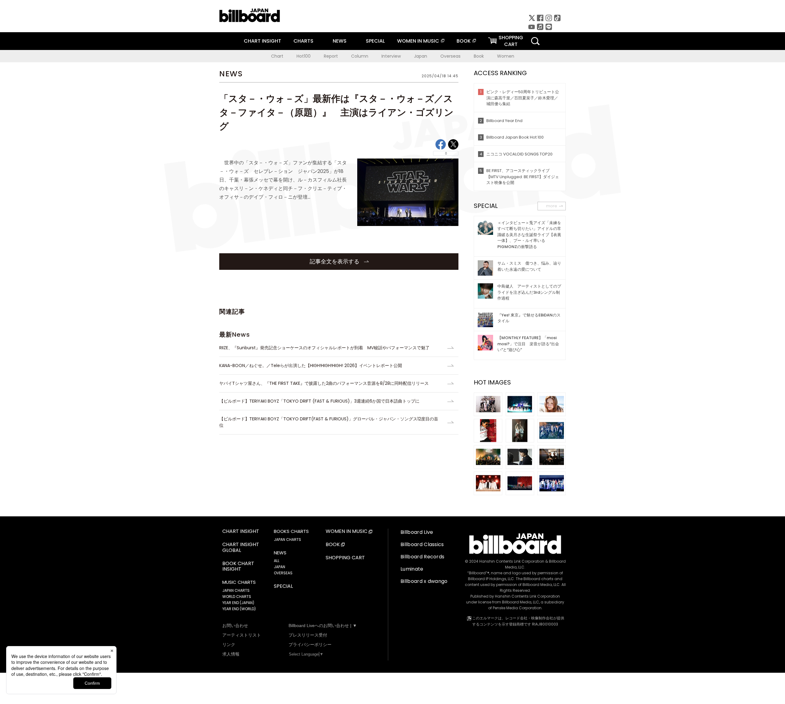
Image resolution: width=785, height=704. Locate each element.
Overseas (450, 56)
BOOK (464, 40)
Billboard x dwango (424, 581)
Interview (391, 56)
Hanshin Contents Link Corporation (511, 561)
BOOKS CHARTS (291, 531)
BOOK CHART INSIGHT (238, 566)
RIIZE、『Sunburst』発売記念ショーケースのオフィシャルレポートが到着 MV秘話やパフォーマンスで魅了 (324, 348)
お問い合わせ (235, 625)
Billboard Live (416, 532)
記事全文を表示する (335, 261)
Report (331, 56)
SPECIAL (375, 40)
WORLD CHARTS (236, 596)
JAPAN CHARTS (236, 590)
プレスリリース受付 (308, 635)
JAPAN (279, 566)
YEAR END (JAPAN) (238, 602)
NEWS (340, 40)
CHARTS (303, 40)
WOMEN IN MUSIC (418, 40)
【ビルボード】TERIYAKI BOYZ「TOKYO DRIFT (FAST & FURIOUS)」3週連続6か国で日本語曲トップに (319, 401)
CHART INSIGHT (262, 40)
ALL (276, 560)
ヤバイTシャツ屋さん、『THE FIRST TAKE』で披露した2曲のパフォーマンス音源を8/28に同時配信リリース (324, 383)
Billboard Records (422, 556)
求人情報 (230, 654)
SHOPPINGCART (511, 41)
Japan (420, 56)
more (551, 206)
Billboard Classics (422, 544)
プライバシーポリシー (310, 644)
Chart (277, 56)
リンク (228, 644)
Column (359, 56)
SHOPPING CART (345, 558)
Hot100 (304, 56)
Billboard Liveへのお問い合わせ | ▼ (323, 625)
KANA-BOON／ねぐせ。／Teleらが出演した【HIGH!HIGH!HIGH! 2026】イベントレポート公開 (310, 365)
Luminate (411, 568)
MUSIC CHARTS (239, 582)
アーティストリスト (241, 635)
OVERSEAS (283, 573)
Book (479, 56)
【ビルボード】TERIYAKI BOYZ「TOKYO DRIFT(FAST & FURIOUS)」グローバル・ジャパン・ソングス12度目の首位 (328, 422)
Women (505, 56)
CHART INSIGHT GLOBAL (240, 547)
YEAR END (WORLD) (239, 608)
